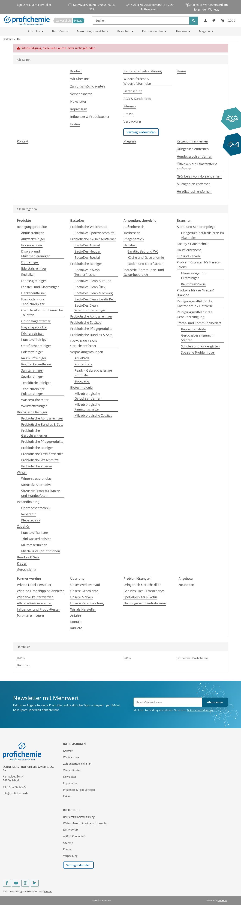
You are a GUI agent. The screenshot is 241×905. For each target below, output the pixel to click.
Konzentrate (83, 364)
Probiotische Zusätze (36, 466)
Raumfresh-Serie (193, 284)
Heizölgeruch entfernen (194, 191)
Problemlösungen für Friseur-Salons (199, 264)
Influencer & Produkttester (89, 116)
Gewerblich (63, 21)
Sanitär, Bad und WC (143, 251)
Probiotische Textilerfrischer (42, 454)
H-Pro (21, 658)
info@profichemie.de (15, 793)
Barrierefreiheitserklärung (142, 71)
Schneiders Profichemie (192, 658)
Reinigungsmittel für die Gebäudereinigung (194, 314)
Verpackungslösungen (86, 352)
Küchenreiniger (32, 333)
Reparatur (28, 514)
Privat (78, 21)
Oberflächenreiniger (36, 346)
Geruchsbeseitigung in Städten (197, 337)
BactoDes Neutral (87, 251)
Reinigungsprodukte (32, 227)
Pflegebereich (133, 239)
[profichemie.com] (27, 21)
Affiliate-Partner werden (34, 603)
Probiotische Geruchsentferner (34, 432)
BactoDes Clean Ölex (89, 287)
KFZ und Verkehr (189, 256)
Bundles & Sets (28, 557)
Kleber (21, 563)
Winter (22, 472)
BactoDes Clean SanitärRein (95, 299)
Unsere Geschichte (84, 591)
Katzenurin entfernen (192, 141)
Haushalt (130, 245)
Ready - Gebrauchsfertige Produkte (93, 372)
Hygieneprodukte (34, 327)
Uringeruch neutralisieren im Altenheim (202, 235)
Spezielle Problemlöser (198, 352)
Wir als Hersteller (83, 609)
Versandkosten (81, 94)
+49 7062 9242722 (14, 787)
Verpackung (132, 121)
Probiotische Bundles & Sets (42, 424)
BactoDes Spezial (87, 257)
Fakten (75, 124)
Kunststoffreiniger (34, 339)
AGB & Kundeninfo (137, 99)
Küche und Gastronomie (146, 257)
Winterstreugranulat (36, 478)
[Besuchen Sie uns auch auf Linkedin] (35, 883)
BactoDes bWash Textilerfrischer (87, 272)
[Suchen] (193, 21)
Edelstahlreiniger (33, 268)
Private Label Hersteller (34, 585)
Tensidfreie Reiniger (36, 383)
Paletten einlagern (30, 615)
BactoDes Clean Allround (92, 281)
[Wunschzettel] (214, 20)
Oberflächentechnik (35, 508)
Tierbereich (131, 233)
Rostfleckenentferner (36, 364)
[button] (205, 20)
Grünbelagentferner (35, 321)
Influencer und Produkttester (38, 609)
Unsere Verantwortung (87, 603)
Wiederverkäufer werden (35, 597)
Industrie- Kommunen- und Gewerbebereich (143, 272)
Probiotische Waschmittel (40, 460)
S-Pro (127, 658)
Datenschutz (132, 91)
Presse (128, 114)
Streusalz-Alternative (36, 485)
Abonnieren (215, 702)
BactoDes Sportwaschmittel (94, 233)
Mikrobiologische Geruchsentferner (87, 395)
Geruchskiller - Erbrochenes (144, 591)
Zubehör (23, 526)
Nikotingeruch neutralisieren (144, 603)
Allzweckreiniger (33, 239)
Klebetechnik (30, 520)
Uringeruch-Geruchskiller (142, 585)
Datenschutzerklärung (200, 710)
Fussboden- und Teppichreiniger (33, 301)
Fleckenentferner (33, 293)
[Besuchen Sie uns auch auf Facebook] (7, 883)
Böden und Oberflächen (145, 264)
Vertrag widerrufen (141, 132)
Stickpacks (82, 381)
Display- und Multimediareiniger (35, 253)
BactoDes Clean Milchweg (93, 293)
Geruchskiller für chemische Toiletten (42, 312)
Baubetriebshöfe (193, 329)
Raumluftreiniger (33, 358)
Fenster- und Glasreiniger (40, 287)
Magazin (129, 141)
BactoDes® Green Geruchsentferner (83, 343)
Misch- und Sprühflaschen (40, 551)
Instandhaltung (28, 502)
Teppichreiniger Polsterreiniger (32, 391)
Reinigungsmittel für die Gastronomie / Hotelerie (195, 303)
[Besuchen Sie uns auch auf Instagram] (25, 883)
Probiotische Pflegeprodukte (42, 441)
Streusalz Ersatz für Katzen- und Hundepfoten (41, 493)
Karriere (76, 628)
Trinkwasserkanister (36, 539)
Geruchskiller (27, 569)
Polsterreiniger (32, 352)
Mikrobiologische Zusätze (93, 415)
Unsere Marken (81, 597)
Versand (48, 891)
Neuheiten (186, 585)
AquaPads (81, 358)
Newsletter (78, 101)
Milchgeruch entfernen (193, 184)
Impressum (78, 109)
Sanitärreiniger (32, 370)
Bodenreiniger (31, 245)
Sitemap (129, 106)
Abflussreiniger (32, 233)
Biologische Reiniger (32, 412)
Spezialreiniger (32, 376)
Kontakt (76, 71)
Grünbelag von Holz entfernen (199, 176)
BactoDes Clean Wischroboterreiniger (90, 307)
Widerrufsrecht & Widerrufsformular (137, 81)
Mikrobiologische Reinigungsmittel (87, 406)
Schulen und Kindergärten (200, 346)
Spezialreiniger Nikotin (140, 597)
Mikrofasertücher (34, 545)
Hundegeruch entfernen (194, 156)
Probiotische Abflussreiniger (42, 418)
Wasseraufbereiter (35, 400)
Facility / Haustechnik (192, 244)
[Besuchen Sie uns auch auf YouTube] (16, 883)
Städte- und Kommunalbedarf (199, 323)
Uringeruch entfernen (193, 149)
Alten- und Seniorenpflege (196, 227)
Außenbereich (133, 227)
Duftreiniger (30, 262)
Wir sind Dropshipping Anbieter (40, 591)
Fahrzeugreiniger (33, 281)
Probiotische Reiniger (37, 448)
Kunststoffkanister (34, 532)
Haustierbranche (189, 250)
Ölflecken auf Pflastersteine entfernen (197, 166)
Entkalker (28, 274)
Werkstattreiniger (34, 406)
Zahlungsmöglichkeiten (87, 86)
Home (181, 71)
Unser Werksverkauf (85, 585)
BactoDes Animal (87, 245)
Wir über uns (79, 79)
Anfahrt (75, 615)
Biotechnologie (81, 387)
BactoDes (23, 665)
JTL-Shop (222, 900)
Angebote (186, 578)
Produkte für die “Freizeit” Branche (195, 292)
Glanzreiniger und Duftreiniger (194, 275)
